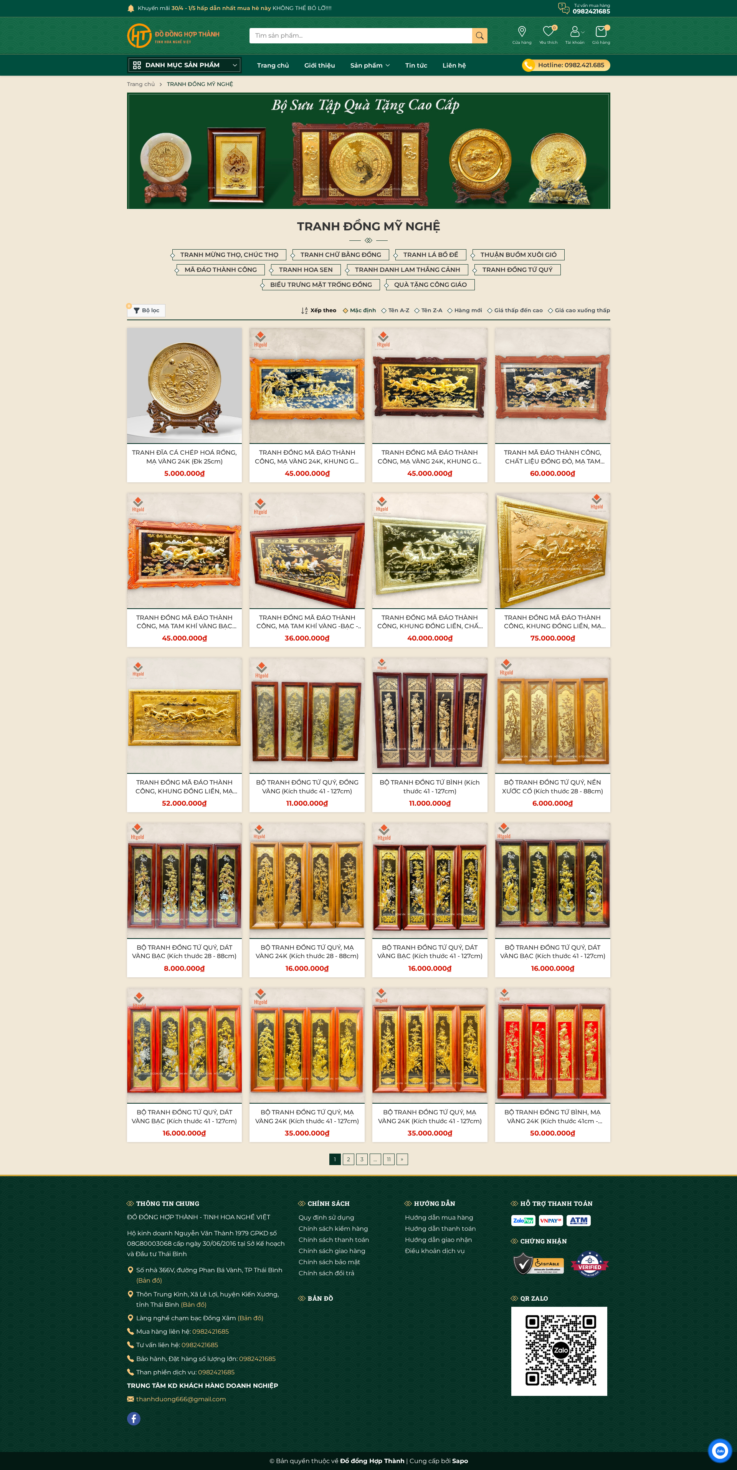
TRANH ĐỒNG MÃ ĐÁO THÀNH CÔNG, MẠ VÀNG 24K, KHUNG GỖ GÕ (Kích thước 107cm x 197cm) (307, 461)
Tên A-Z (398, 310)
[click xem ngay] (368, 152)
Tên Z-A (431, 310)
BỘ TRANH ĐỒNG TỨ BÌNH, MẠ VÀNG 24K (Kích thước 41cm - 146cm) (552, 1121)
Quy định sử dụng (326, 1217)
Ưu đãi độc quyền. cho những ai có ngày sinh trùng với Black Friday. (250, 8)
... (375, 1159)
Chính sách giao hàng (332, 1251)
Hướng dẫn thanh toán (440, 1228)
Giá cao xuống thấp (582, 310)
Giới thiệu (319, 65)
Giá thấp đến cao (518, 310)
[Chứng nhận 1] (538, 1264)
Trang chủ (273, 65)
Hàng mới (468, 310)
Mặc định (363, 310)
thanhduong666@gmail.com (181, 1399)
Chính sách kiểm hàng (333, 1228)
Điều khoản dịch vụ (435, 1251)
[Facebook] (133, 1418)
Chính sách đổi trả (326, 1273)
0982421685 (210, 1331)
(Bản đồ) (149, 1280)
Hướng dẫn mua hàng (439, 1217)
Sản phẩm (367, 65)
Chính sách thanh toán (334, 1239)
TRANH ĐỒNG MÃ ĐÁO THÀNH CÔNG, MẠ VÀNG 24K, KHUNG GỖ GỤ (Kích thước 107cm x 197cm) (430, 461)
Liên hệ (454, 65)
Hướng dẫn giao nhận (438, 1239)
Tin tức (416, 65)
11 (389, 1159)
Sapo (460, 1461)
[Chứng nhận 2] (590, 1264)
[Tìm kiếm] (479, 35)
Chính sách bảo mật (329, 1262)
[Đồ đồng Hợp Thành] (173, 35)
